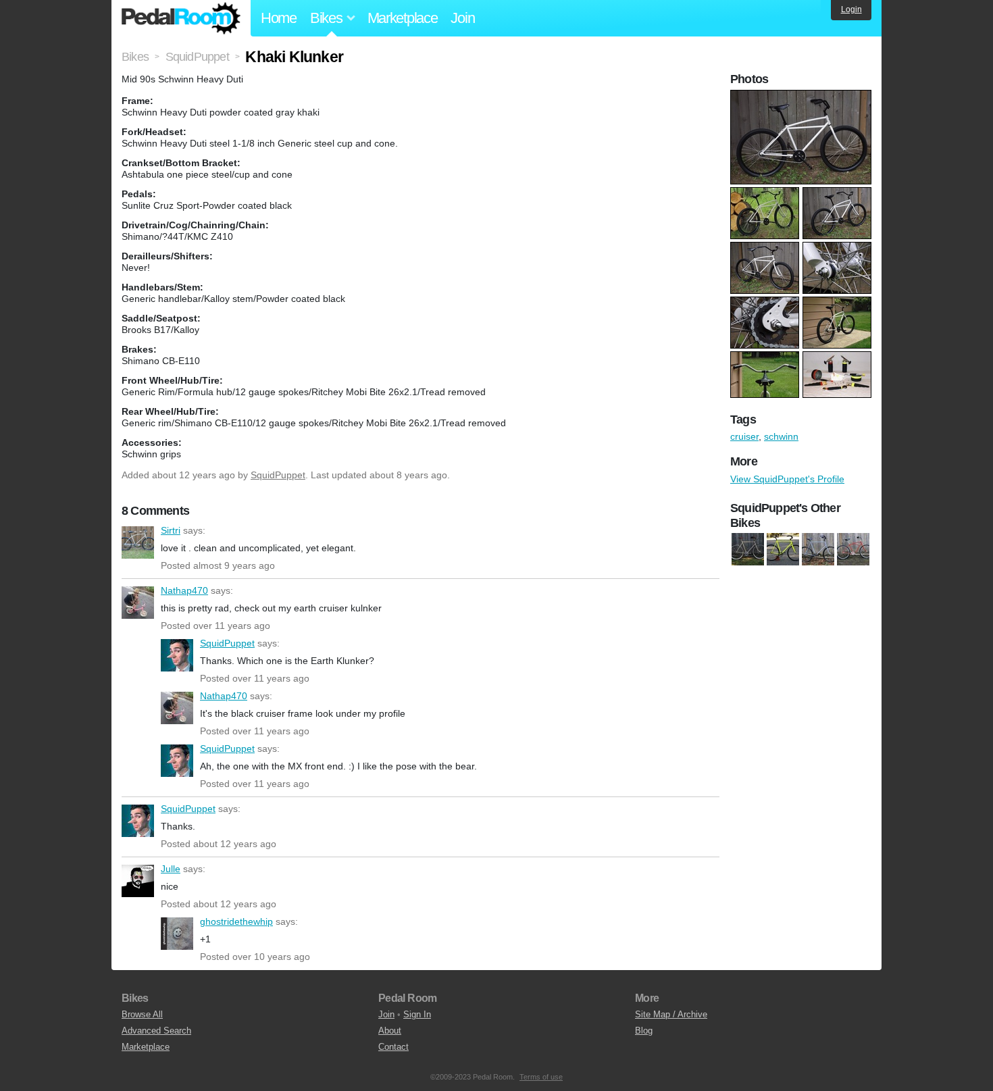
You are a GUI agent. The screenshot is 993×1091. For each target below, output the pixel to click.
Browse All (142, 1014)
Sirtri (138, 542)
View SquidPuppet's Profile (787, 479)
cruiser (744, 436)
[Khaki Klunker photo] (802, 96)
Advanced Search (156, 1030)
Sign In (417, 1014)
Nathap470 (138, 602)
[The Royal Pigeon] (818, 549)
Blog (644, 1030)
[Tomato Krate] (853, 549)
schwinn (781, 436)
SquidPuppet (278, 475)
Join (462, 17)
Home (279, 17)
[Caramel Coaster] (747, 549)
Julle (138, 881)
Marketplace (402, 17)
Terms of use (541, 1077)
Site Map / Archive (671, 1014)
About (389, 1030)
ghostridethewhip (177, 933)
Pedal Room (181, 18)
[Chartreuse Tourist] (782, 549)
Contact (393, 1047)
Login (851, 9)
